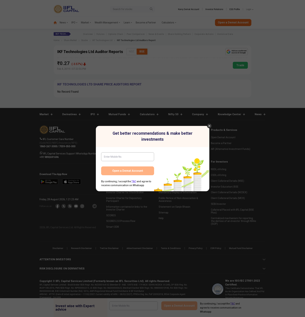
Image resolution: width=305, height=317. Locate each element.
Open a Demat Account (127, 170)
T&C (133, 181)
